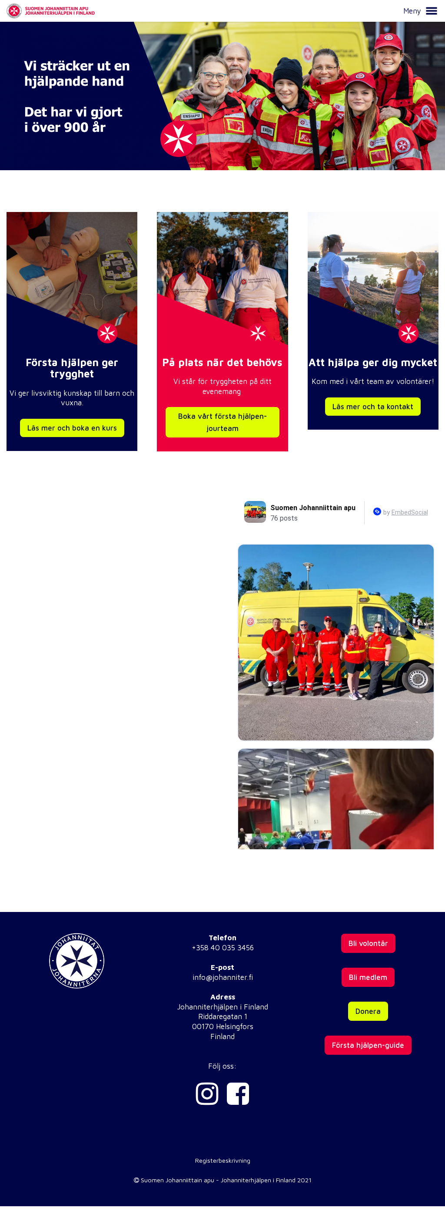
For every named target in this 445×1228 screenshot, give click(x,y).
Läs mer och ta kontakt (372, 406)
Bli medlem (368, 977)
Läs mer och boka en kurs (72, 428)
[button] (431, 11)
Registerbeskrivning (222, 1160)
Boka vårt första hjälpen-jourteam (222, 422)
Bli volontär (368, 943)
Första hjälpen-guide (368, 1045)
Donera (368, 1011)
